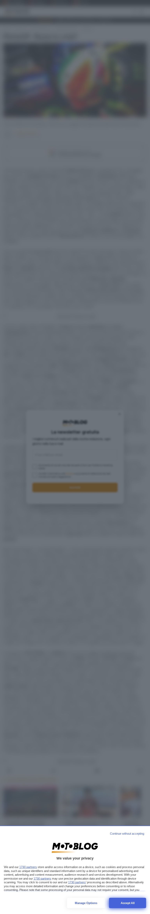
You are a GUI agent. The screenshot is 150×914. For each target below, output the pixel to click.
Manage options (86, 903)
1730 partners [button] (28, 867)
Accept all (128, 903)
